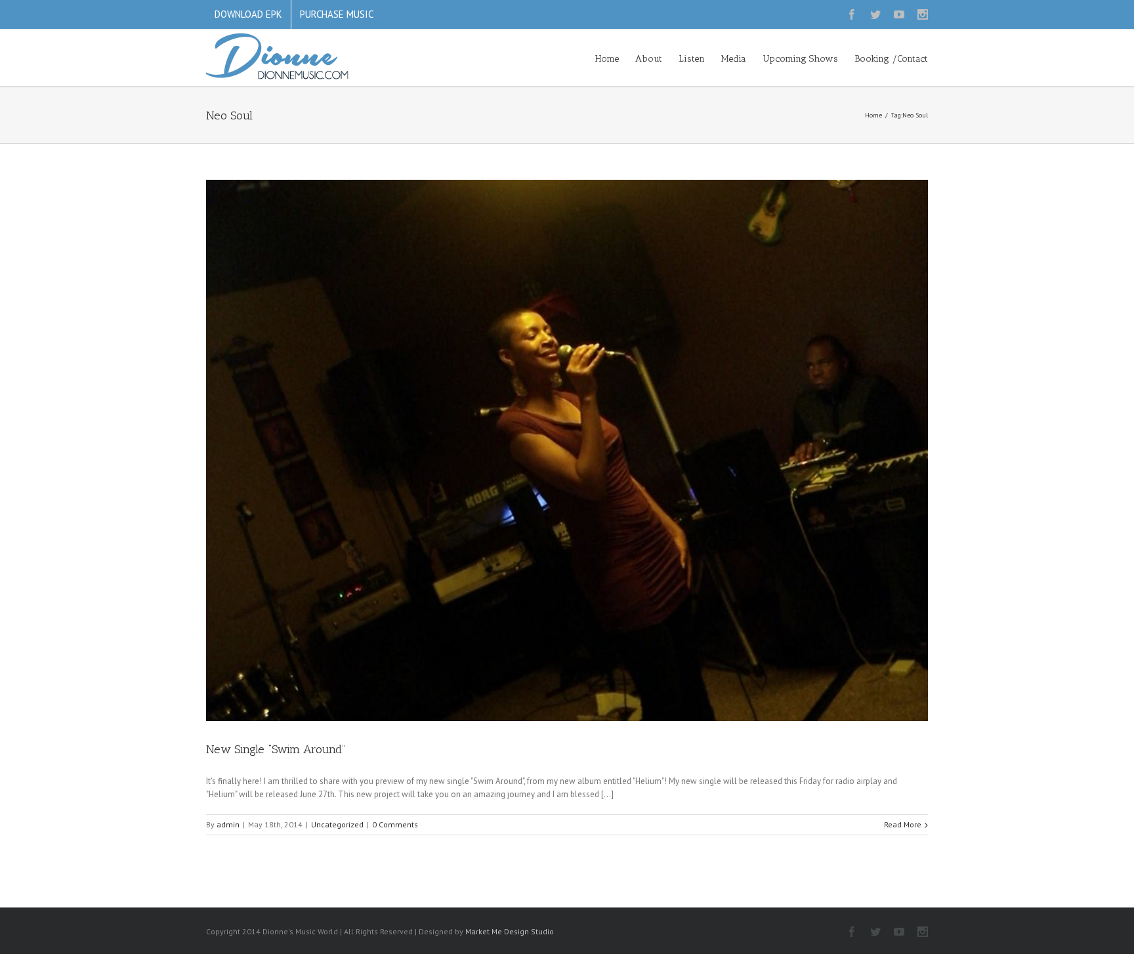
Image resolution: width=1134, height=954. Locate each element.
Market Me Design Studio (509, 931)
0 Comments (395, 824)
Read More (902, 824)
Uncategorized (337, 824)
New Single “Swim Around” (275, 749)
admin (228, 824)
